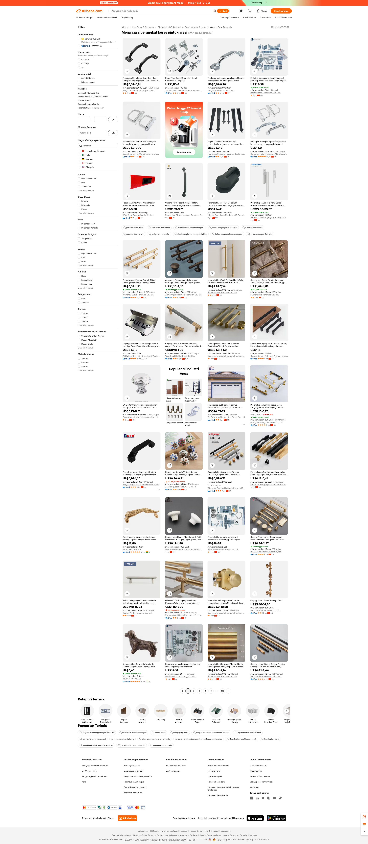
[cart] (250, 11)
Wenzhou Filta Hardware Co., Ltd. (180, 356)
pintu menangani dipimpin (261, 234)
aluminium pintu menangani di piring (192, 234)
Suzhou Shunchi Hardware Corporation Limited (184, 90)
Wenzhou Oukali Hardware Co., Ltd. (138, 295)
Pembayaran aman (132, 765)
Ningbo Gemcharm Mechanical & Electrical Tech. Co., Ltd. (226, 215)
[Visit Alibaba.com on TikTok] (280, 798)
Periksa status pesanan (260, 776)
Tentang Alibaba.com (92, 759)
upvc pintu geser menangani (94, 739)
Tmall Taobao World (170, 831)
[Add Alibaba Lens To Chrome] (127, 818)
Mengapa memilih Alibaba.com (95, 765)
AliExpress (143, 831)
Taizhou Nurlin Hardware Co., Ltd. (222, 292)
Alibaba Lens (99, 818)
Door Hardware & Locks (195, 27)
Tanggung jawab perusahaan (94, 776)
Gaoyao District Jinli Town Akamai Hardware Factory (269, 356)
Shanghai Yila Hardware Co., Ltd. (264, 295)
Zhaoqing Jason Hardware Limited (180, 487)
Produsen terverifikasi (176, 765)
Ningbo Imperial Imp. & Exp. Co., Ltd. (139, 90)
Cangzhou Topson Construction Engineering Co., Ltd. (141, 154)
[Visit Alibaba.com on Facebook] (251, 798)
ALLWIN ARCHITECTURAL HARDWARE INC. (141, 356)
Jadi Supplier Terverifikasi (261, 782)
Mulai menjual (256, 771)
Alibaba (125, 27)
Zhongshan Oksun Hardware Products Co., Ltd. (184, 215)
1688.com (154, 831)
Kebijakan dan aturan (133, 793)
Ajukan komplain (215, 776)
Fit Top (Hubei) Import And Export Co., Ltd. (226, 417)
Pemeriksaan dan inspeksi (135, 787)
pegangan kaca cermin (162, 745)
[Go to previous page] (182, 691)
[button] (214, 11)
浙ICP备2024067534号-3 (257, 840)
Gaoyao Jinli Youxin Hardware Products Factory (226, 356)
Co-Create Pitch (89, 771)
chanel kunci (160, 733)
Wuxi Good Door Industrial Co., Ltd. (138, 215)
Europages (226, 831)
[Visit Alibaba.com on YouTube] (274, 798)
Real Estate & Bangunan (143, 27)
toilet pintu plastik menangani (134, 733)
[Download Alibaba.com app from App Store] (255, 818)
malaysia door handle (160, 234)
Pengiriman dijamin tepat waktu (138, 776)
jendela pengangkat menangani (224, 228)
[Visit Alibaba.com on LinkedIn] (257, 798)
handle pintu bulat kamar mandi (243, 739)
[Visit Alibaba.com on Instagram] (269, 798)
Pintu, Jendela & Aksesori (169, 27)
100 (222, 691)
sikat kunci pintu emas (161, 228)
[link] (364, 816)
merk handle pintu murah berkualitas (98, 745)
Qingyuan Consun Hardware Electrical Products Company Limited (226, 488)
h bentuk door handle (253, 228)
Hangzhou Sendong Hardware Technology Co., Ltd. (226, 154)
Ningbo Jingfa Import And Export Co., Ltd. (141, 484)
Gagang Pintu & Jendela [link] (221, 27)
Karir (84, 782)
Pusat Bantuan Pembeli (218, 765)
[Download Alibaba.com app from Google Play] (276, 818)
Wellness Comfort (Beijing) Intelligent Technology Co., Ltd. (269, 217)
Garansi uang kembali (133, 771)
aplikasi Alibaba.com (234, 818)
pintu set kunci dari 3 (134, 228)
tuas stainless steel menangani (190, 228)
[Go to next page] (228, 691)
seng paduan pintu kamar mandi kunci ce (212, 733)
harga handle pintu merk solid (133, 745)
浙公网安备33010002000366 (230, 840)
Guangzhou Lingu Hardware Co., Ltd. (266, 422)
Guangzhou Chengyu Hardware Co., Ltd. (140, 417)
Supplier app (188, 818)
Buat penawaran (173, 771)
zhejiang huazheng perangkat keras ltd (98, 733)
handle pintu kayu (271, 739)
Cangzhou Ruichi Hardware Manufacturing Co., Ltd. (269, 154)
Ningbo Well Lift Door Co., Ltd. (221, 90)
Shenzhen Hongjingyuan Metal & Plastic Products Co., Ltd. (269, 484)
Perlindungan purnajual (134, 782)
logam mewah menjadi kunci (249, 733)
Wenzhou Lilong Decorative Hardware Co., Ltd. (184, 549)
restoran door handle (134, 234)
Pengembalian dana (216, 782)
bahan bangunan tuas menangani (228, 234)
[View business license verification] (210, 839)
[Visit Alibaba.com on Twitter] (263, 798)
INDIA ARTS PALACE (132, 549)
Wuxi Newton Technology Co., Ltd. (265, 93)
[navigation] (98, 359)
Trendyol (214, 831)
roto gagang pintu (180, 733)
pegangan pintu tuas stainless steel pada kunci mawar (200, 739)
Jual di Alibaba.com (258, 765)
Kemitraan (254, 787)
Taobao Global (196, 831)
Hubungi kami (214, 771)
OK (113, 119)
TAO (206, 831)
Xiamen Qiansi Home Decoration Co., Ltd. (183, 295)
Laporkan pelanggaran (218, 795)
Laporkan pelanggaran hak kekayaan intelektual (224, 788)
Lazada (184, 831)
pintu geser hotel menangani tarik (156, 739)
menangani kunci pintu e (124, 739)
